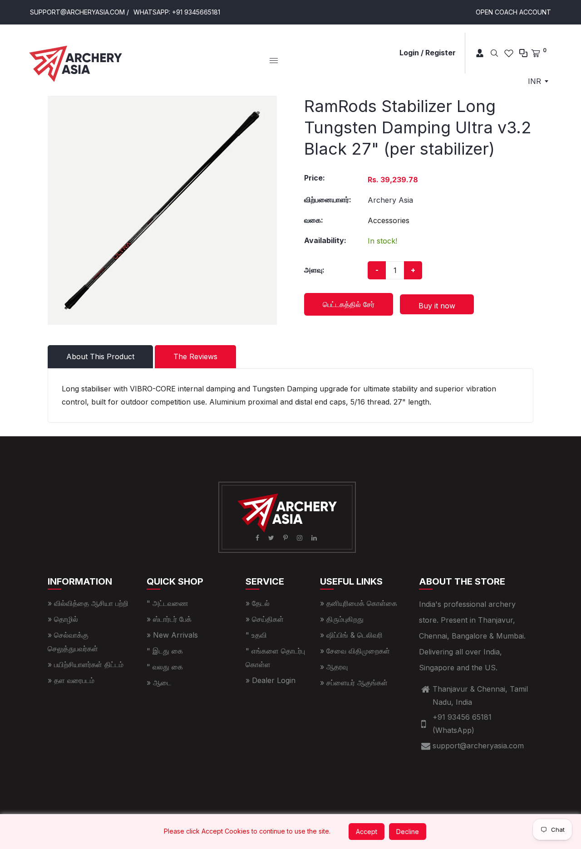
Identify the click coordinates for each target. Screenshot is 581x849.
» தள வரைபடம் (71, 680)
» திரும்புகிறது (342, 619)
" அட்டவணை (167, 603)
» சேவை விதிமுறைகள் (355, 650)
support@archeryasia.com (478, 745)
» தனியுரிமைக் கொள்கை (358, 603)
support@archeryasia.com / (79, 12)
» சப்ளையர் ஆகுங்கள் (354, 682)
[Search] (494, 53)
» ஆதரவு (334, 666)
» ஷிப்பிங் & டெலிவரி (351, 634)
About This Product (100, 356)
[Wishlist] (509, 53)
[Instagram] (300, 538)
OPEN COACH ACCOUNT (513, 12)
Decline (407, 831)
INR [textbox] (534, 81)
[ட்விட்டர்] (272, 538)
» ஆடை (159, 682)
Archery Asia (390, 200)
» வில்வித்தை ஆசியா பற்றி (88, 603)
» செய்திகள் (265, 619)
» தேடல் (258, 603)
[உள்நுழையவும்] (476, 53)
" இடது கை (165, 650)
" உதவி (256, 634)
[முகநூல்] (258, 538)
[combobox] (537, 81)
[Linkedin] (315, 538)
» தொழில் (63, 619)
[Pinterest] (286, 538)
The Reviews (195, 356)
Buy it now (437, 305)
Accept (366, 831)
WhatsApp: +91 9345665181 (176, 12)
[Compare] (523, 53)
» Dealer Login (270, 680)
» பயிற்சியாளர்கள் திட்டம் (85, 664)
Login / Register (427, 52)
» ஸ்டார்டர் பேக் (169, 619)
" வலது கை (165, 666)
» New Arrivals (172, 634)
